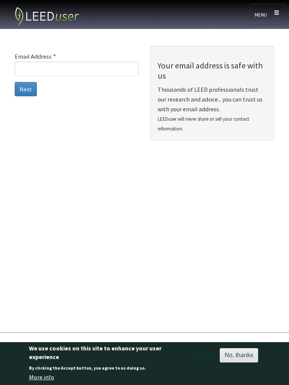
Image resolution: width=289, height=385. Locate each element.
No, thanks (239, 355)
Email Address (33, 56)
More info (41, 377)
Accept (205, 355)
